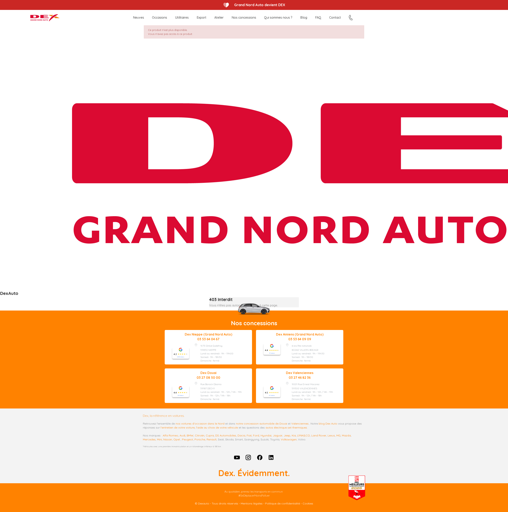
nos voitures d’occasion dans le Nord (200, 423)
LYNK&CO (303, 435)
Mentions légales (252, 503)
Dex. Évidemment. (254, 473)
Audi (182, 435)
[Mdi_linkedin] (271, 457)
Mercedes (149, 439)
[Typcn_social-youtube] (237, 457)
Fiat (249, 435)
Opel (176, 439)
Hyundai (266, 435)
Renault (211, 439)
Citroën (199, 435)
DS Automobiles (225, 435)
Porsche (199, 439)
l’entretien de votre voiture (178, 427)
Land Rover (318, 435)
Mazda (346, 435)
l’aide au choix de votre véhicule (217, 427)
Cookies (308, 503)
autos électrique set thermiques (286, 427)
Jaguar (277, 435)
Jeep (287, 435)
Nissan (167, 439)
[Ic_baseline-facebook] (260, 457)
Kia (294, 435)
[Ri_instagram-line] (248, 457)
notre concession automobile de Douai (261, 423)
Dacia (241, 435)
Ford (256, 435)
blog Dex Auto (328, 423)
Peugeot (187, 439)
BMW (190, 435)
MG (338, 435)
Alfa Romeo (170, 435)
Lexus (331, 435)
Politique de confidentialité (282, 503)
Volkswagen (289, 439)
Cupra (210, 435)
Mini (159, 439)
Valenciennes (300, 423)
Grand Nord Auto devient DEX (259, 5)
